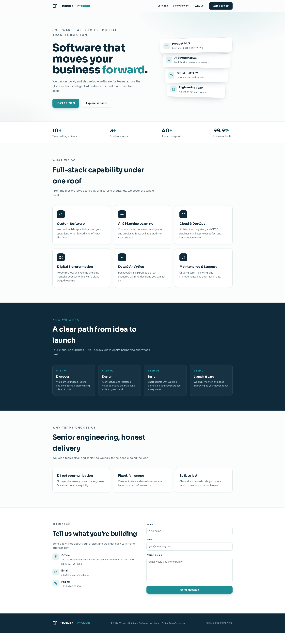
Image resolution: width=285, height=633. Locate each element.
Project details (154, 555)
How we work (181, 5)
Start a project (220, 5)
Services (163, 5)
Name (149, 524)
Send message (189, 589)
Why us (199, 5)
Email (149, 539)
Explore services (97, 103)
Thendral (75, 6)
